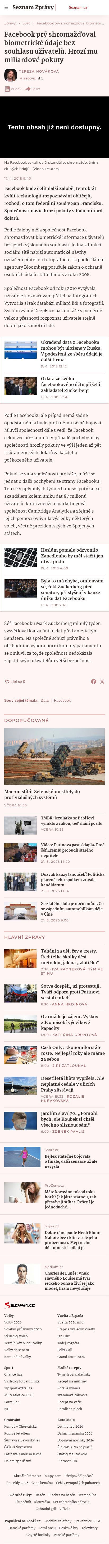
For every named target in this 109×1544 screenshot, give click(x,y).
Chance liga (13, 1374)
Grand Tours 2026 (71, 1357)
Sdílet (35, 89)
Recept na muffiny (72, 1381)
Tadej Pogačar (68, 1343)
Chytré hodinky (38, 1535)
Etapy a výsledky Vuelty (76, 1329)
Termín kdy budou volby (23, 1343)
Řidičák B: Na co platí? (74, 1447)
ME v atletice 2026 (18, 1395)
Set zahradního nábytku (71, 1502)
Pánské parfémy (66, 1535)
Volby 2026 (12, 1322)
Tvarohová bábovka (72, 1395)
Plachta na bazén (61, 1495)
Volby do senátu (16, 1350)
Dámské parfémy (21, 1528)
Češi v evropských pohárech (78, 1483)
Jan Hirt (63, 1336)
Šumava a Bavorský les (22, 1440)
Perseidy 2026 (17, 1483)
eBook (16, 89)
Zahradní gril (46, 1509)
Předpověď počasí (79, 1476)
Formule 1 (12, 1402)
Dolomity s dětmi (17, 1461)
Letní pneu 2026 (70, 1426)
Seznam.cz (78, 7)
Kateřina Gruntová (75, 1035)
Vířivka (64, 1509)
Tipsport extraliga (18, 1388)
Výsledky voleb (16, 1336)
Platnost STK (67, 1461)
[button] (20, 350)
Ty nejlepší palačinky (73, 1374)
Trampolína (87, 1495)
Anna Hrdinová (70, 1004)
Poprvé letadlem (17, 1433)
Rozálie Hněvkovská (63, 1098)
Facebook (62, 700)
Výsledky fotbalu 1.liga (21, 1381)
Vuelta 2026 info (70, 1322)
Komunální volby (17, 1357)
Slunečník (23, 1502)
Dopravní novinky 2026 (75, 1440)
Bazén (40, 1495)
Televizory (89, 1528)
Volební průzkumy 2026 (23, 1329)
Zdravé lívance (68, 1388)
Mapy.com (53, 1476)
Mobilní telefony (58, 1521)
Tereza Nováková (39, 71)
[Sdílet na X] (102, 681)
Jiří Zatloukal (69, 1066)
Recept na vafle (69, 1402)
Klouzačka (42, 1502)
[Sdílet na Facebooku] (93, 681)
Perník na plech (69, 1409)
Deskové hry (68, 1528)
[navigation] (6, 7)
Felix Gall (64, 1350)
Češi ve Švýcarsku (18, 1447)
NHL (7, 1409)
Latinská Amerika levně (23, 1454)
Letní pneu (47, 1528)
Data (45, 700)
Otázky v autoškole (72, 1454)
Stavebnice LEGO (88, 1521)
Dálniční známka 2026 (74, 1433)
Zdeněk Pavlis (68, 1131)
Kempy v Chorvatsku (20, 1426)
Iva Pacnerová (69, 969)
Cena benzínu (42, 1483)
